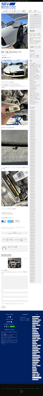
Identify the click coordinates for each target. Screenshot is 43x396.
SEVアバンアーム (32, 90)
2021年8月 (31, 197)
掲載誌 (31, 95)
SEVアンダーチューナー (33, 73)
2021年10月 (32, 194)
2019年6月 (32, 235)
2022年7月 (31, 181)
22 (30, 23)
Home (3, 388)
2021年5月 (31, 201)
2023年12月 (32, 156)
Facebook (10, 233)
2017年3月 (31, 274)
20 (38, 21)
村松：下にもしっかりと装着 (35, 33)
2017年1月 (31, 277)
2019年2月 (31, 241)
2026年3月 (32, 117)
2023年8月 (32, 162)
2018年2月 (31, 258)
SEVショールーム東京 (9, 11)
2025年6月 (32, 130)
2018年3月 (32, 257)
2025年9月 (32, 126)
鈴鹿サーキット (32, 80)
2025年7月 (32, 129)
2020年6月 (32, 217)
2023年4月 (32, 168)
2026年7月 (32, 111)
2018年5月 (32, 254)
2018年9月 (32, 248)
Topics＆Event (24, 11)
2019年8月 (32, 232)
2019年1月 (31, 242)
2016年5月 (32, 281)
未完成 (12, 228)
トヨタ (38, 338)
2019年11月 (32, 228)
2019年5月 (32, 236)
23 (32, 23)
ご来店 (33, 68)
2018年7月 (32, 251)
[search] (39, 47)
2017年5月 (31, 271)
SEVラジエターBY (35, 333)
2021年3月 (31, 204)
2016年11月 (32, 280)
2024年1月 (31, 155)
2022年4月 (32, 185)
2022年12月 (32, 174)
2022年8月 (32, 180)
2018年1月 (31, 260)
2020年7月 (32, 216)
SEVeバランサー (35, 340)
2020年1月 (31, 225)
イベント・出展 (35, 323)
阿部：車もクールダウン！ (34, 43)
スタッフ (38, 85)
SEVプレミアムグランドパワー (21, 227)
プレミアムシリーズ (36, 328)
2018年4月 (32, 255)
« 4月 (31, 27)
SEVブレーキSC (35, 372)
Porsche (4, 227)
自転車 (34, 338)
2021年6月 (31, 200)
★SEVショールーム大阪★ (4, 55)
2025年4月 (32, 133)
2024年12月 (32, 139)
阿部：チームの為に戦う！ (9, 240)
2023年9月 (32, 161)
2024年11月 (32, 140)
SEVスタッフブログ (10, 329)
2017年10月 (32, 264)
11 (35, 19)
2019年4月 (32, 238)
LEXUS (34, 95)
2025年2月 (31, 136)
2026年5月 (32, 114)
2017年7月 (31, 268)
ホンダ (38, 78)
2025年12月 (32, 121)
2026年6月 (32, 113)
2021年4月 (31, 203)
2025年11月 (32, 123)
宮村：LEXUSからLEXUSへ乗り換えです (8, 337)
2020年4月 (32, 220)
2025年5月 (32, 132)
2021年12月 (32, 191)
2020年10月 (32, 212)
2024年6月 (32, 148)
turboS (9, 228)
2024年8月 (32, 145)
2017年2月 (31, 276)
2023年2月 (31, 171)
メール (2, 294)
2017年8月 (32, 267)
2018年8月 (32, 249)
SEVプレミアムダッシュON (5, 228)
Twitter (19, 233)
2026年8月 (32, 110)
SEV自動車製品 (35, 318)
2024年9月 (32, 143)
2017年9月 (32, 265)
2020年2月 (32, 223)
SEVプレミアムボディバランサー (36, 377)
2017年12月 (32, 261)
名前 (2, 290)
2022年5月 (31, 184)
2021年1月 (31, 207)
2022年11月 (32, 175)
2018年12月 (32, 244)
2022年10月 (32, 177)
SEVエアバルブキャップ (33, 85)
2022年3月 (31, 187)
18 (35, 21)
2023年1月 (31, 172)
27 (38, 23)
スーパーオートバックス (36, 355)
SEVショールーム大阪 (17, 11)
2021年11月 (32, 193)
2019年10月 (32, 229)
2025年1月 (31, 137)
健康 (30, 68)
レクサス (37, 95)
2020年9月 (32, 213)
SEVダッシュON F (35, 379)
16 (32, 21)
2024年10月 (32, 142)
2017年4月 (32, 273)
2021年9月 (31, 196)
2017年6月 (32, 270)
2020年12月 (32, 209)
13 (38, 19)
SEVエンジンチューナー (9, 227)
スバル (35, 78)
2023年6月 (32, 165)
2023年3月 (32, 169)
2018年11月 (32, 245)
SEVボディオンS (32, 83)
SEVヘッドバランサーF (36, 360)
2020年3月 (32, 222)
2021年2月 (31, 206)
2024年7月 (32, 146)
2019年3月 (32, 239)
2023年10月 (32, 159)
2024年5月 (32, 149)
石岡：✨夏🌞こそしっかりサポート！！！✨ (9, 334)
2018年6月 (32, 252)
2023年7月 (32, 164)
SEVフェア (31, 78)
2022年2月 (31, 188)
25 (35, 23)
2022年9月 (32, 178)
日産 (33, 100)
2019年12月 (32, 226)
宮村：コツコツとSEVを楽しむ (19, 240)
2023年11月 (32, 158)
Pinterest (15, 233)
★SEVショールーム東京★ (34, 56)
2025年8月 (32, 127)
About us (30, 11)
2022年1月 (31, 190)
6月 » (33, 27)
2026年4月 (32, 116)
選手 (36, 68)
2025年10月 (32, 124)
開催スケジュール (37, 11)
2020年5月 (32, 219)
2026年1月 (31, 120)
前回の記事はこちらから (6, 57)
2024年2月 (32, 153)
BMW (31, 100)
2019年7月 (32, 233)
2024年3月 (32, 152)
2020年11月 (32, 210)
